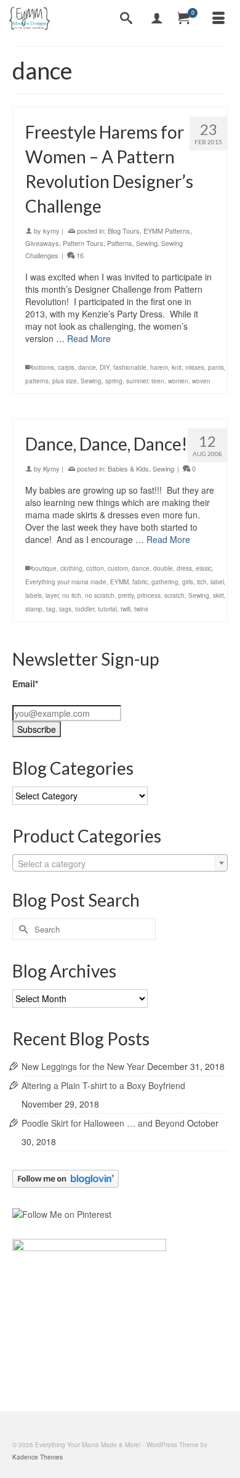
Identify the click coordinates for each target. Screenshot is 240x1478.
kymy (51, 230)
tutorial (107, 609)
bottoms (42, 367)
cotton (95, 568)
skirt (218, 595)
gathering (164, 582)
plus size (64, 381)
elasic (204, 568)
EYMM (119, 582)
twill (125, 609)
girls (187, 582)
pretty (126, 595)
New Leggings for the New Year (83, 1066)
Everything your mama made (65, 582)
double (163, 568)
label (217, 582)
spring (113, 381)
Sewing (147, 243)
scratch (174, 595)
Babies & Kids (128, 468)
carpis (66, 367)
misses (194, 367)
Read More (89, 338)
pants (216, 367)
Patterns (119, 243)
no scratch (99, 595)
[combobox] (120, 863)
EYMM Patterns (166, 230)
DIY (105, 367)
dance (87, 367)
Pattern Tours (83, 243)
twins (141, 609)
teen (157, 381)
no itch (71, 595)
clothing (71, 568)
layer (52, 595)
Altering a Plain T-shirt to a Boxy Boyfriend (103, 1085)
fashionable (129, 367)
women (178, 381)
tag (50, 609)
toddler (84, 609)
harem (159, 367)
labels (33, 595)
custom (118, 568)
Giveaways (42, 243)
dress (184, 568)
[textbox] (120, 863)
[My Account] (157, 18)
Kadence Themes (37, 1457)
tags (65, 609)
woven (201, 381)
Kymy (51, 468)
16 (79, 255)
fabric (140, 582)
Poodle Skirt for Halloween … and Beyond (103, 1123)
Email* (25, 683)
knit (177, 367)
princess (149, 595)
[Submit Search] (21, 929)
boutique (44, 568)
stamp (33, 609)
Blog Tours (124, 230)
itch (202, 582)
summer (137, 381)
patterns (37, 381)
